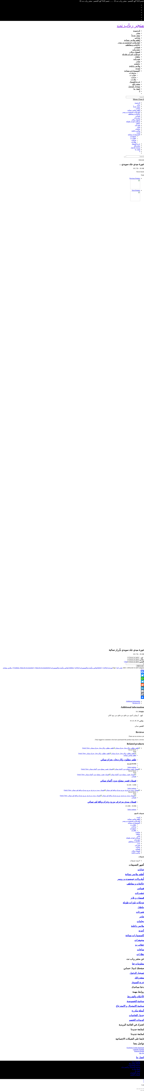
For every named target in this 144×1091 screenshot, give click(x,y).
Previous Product (135, 178)
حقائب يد (133, 138)
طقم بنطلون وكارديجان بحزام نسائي (118, 759)
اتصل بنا (137, 149)
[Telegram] (72, 681)
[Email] (72, 691)
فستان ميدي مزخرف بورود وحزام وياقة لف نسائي (111, 802)
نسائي (142, 670)
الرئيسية (137, 103)
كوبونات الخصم (136, 1020)
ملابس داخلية (136, 131)
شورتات (137, 125)
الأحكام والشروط (135, 996)
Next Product (136, 190)
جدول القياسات (136, 1015)
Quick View (86, 748)
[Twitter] (72, 675)
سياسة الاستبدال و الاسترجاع (130, 1006)
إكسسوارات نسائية (134, 134)
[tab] (70, 701)
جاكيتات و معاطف (134, 114)
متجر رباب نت (130, 25)
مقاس (142, 660)
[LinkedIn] (72, 687)
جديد (138, 843)
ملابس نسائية (7, 668)
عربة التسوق (138, 982)
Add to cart (140, 666)
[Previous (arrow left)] (143, 1090)
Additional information (133, 701)
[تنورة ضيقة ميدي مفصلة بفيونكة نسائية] (135, 188)
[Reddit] (72, 684)
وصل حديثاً (136, 106)
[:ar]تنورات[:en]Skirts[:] (108, 668)
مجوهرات (133, 136)
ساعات (133, 140)
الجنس (142, 662)
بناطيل (138, 123)
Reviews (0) (136, 703)
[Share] (72, 697)
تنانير (138, 127)
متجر (138, 105)
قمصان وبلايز (136, 119)
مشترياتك (137, 146)
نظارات (133, 142)
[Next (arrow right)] (141, 1090)
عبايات (138, 108)
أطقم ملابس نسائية (134, 110)
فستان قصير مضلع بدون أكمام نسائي (118, 780)
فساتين (137, 116)
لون (142, 657)
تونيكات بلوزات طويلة (133, 121)
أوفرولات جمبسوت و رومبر (131, 112)
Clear (125, 661)
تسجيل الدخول (137, 973)
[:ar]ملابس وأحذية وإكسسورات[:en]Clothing (86, 668)
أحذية (138, 133)
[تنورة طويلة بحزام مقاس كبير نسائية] (135, 200)
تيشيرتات (137, 118)
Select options (132, 767)
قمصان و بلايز (137, 898)
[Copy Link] (72, 694)
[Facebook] (72, 672)
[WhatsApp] (72, 678)
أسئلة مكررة (138, 1010)
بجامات (137, 129)
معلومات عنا (138, 963)
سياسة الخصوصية (135, 1001)
